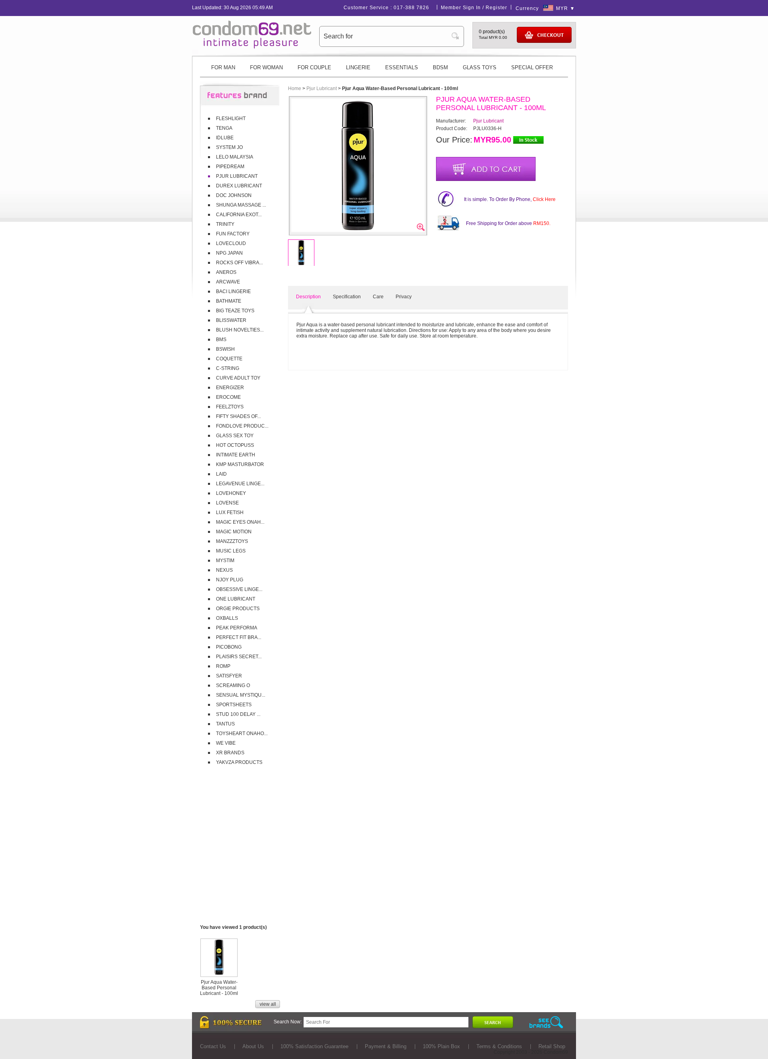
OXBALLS (227, 618)
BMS (221, 339)
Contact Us (213, 1046)
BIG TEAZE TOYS (235, 310)
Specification (347, 296)
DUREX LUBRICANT (239, 186)
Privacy (404, 296)
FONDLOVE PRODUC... (242, 426)
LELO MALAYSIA (234, 157)
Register (496, 7)
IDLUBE (225, 138)
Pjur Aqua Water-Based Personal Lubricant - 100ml (219, 987)
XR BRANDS (230, 753)
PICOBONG (229, 647)
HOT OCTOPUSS (235, 445)
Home (294, 88)
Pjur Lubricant (321, 88)
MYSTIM (225, 560)
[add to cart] (486, 169)
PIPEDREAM (230, 166)
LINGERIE (358, 67)
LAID (221, 474)
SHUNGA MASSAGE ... (241, 205)
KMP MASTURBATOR (240, 464)
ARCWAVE (228, 282)
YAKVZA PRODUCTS (239, 762)
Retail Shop (551, 1046)
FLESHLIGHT (231, 118)
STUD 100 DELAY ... (238, 714)
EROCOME (228, 397)
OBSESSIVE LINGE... (239, 589)
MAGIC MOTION (234, 532)
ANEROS (226, 272)
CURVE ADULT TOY (238, 378)
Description (308, 296)
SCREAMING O (233, 685)
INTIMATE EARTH (235, 455)
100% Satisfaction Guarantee (314, 1046)
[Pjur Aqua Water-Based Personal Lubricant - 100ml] (219, 974)
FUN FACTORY (233, 234)
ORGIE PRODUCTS (238, 608)
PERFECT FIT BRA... (238, 637)
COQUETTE (229, 359)
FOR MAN (223, 67)
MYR (562, 8)
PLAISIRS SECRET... (239, 656)
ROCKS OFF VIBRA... (239, 262)
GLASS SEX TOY (235, 435)
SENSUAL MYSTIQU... (240, 695)
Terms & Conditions (499, 1046)
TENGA (224, 128)
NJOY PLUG (229, 580)
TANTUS (225, 724)
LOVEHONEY (231, 493)
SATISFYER (229, 676)
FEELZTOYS (230, 407)
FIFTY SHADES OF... (238, 416)
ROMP (223, 666)
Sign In (472, 7)
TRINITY (225, 224)
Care (378, 296)
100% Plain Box (441, 1046)
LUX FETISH (230, 512)
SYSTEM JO (229, 147)
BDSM (440, 67)
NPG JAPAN (229, 253)
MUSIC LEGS (231, 551)
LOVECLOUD (231, 243)
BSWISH (225, 349)
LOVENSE (227, 503)
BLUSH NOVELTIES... (240, 330)
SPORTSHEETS (234, 704)
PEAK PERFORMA (236, 628)
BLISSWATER (231, 320)
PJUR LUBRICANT (237, 176)
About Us (253, 1046)
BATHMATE (228, 301)
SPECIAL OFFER (532, 67)
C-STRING (227, 368)
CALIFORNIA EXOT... (239, 214)
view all (268, 1004)
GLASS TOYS (479, 67)
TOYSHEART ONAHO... (242, 733)
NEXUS (224, 570)
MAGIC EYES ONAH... (240, 522)
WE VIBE (226, 743)
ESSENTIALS (401, 67)
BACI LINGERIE (233, 291)
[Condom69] (252, 47)
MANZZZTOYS (232, 541)
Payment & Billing (385, 1046)
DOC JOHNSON (234, 195)
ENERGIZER (230, 387)
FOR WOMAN (266, 67)
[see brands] (546, 1022)
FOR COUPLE (314, 67)
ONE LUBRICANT (235, 599)
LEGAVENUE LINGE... (240, 483)
